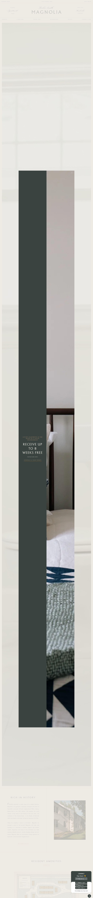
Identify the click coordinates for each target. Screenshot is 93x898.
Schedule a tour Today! (32, 460)
